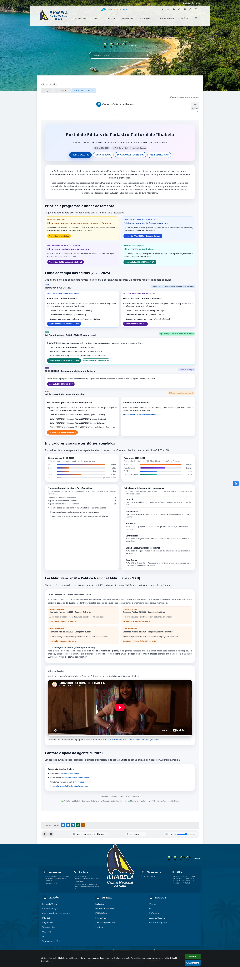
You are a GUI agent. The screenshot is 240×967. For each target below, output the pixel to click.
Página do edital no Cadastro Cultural (64, 323)
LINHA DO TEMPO (103, 155)
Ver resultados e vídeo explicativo (62, 432)
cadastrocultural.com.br (70, 773)
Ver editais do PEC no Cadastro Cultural (65, 262)
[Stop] (51, 834)
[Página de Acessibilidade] (195, 9)
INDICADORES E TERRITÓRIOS (130, 155)
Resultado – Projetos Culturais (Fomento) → (140, 641)
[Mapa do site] (190, 9)
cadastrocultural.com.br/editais (77, 777)
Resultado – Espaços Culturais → (62, 641)
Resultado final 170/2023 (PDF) (96, 360)
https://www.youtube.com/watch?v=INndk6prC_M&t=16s (133, 739)
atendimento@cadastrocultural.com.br (72, 786)
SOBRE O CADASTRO (80, 155)
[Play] (45, 834)
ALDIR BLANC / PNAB (159, 155)
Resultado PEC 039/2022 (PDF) (60, 384)
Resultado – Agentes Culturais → (62, 621)
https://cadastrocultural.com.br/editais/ (139, 414)
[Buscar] (147, 55)
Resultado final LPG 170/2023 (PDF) (139, 262)
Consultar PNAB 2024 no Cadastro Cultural (142, 236)
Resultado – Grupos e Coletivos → (136, 621)
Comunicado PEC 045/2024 (135, 323)
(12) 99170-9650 (77, 782)
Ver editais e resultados (59, 236)
